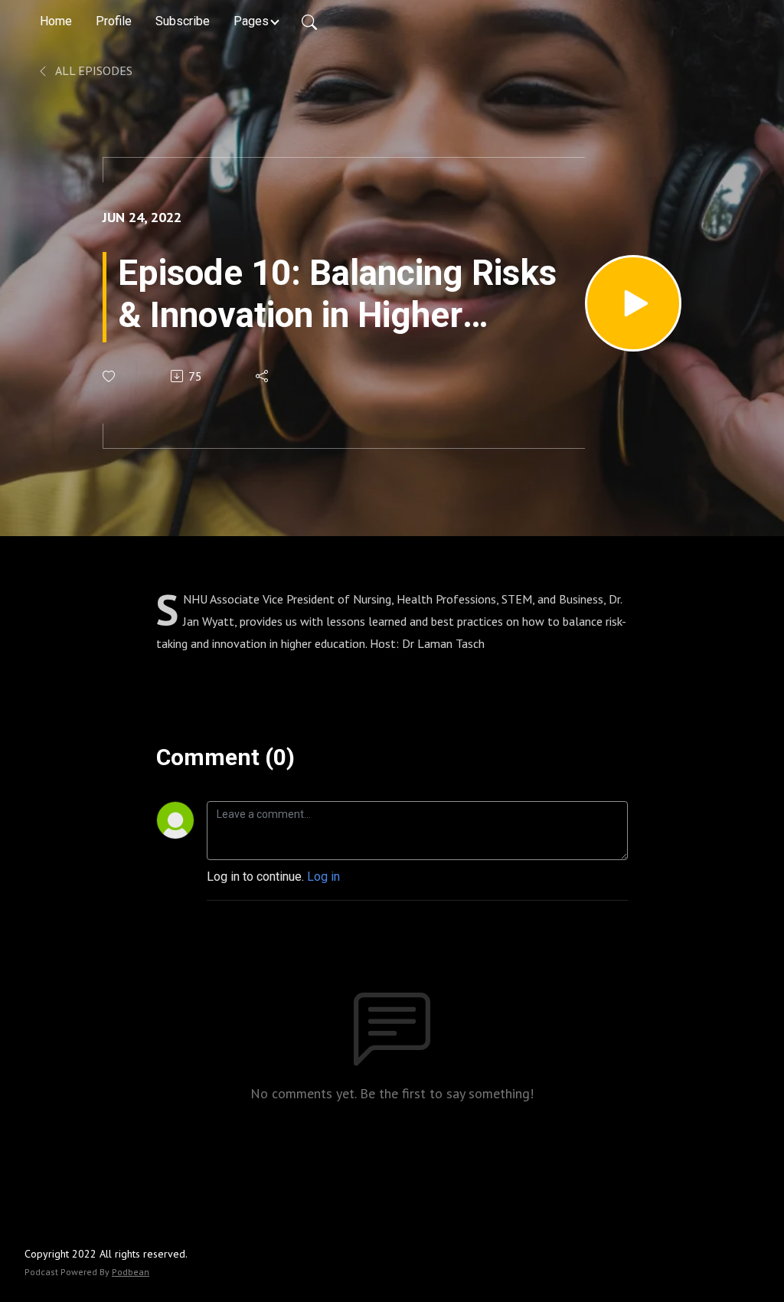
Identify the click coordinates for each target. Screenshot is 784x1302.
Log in (323, 876)
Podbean (130, 1271)
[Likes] (110, 376)
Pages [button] (251, 21)
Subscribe (182, 21)
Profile (114, 21)
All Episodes (92, 70)
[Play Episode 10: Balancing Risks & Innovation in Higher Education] (633, 303)
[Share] (263, 376)
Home (56, 21)
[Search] (309, 21)
